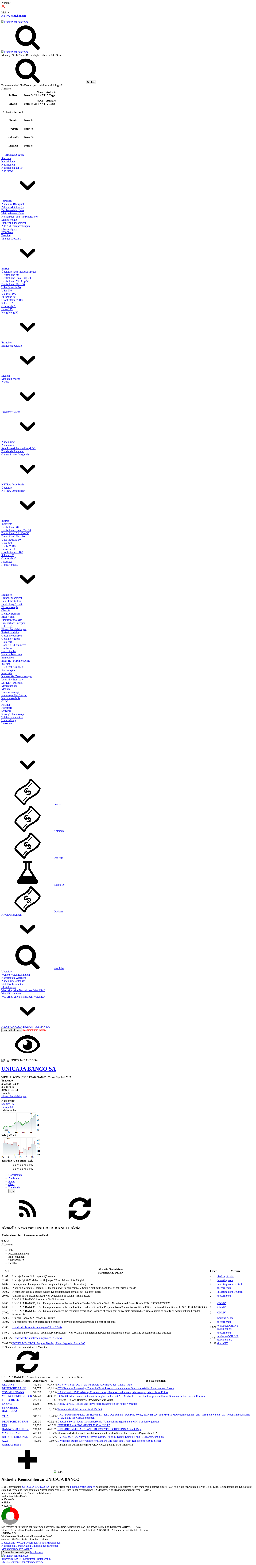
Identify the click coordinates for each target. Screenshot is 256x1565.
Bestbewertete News (12, 210)
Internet (5, 663)
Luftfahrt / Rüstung (11, 682)
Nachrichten (8, 161)
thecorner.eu (224, 1287)
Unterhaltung (8, 720)
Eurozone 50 (8, 296)
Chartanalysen (9, 229)
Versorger (6, 723)
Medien (5, 375)
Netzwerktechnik (10, 698)
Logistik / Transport (12, 679)
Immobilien (7, 657)
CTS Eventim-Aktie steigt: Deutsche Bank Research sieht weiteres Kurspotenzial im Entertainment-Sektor (115, 1388)
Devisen (58, 911)
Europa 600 (7, 1107)
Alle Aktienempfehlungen (15, 225)
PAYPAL (7, 1403)
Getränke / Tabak (10, 638)
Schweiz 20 (7, 303)
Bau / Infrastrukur (11, 601)
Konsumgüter (8, 670)
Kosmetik (6, 673)
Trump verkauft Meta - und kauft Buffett (79, 1409)
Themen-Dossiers (11, 238)
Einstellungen (8, 987)
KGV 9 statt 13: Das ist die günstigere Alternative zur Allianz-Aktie (94, 1384)
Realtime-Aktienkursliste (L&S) (18, 448)
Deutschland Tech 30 (13, 284)
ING (4, 1425)
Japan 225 (7, 309)
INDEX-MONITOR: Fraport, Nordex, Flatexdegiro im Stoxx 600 (48, 1343)
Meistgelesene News (12, 213)
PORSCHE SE (10, 1399)
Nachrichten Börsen (12, 1545)
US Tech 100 (8, 293)
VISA (5, 1416)
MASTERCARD (11, 1433)
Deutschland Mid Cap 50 (15, 281)
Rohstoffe (6, 707)
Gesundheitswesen (11, 635)
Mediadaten (36, 1552)
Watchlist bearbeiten (12, 984)
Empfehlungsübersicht (13, 222)
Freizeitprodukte (10, 632)
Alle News (7, 170)
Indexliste (6, 523)
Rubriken (6, 200)
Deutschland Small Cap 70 (16, 277)
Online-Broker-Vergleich (15, 454)
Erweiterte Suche (14, 154)
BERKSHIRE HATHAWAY (10, 1409)
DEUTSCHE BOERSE (15, 1421)
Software (6, 710)
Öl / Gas (6, 701)
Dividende (14, 1187)
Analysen (13, 1178)
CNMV (221, 1303)
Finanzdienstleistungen (13, 629)
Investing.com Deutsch (230, 1284)
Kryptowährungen (11, 914)
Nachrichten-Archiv (21, 1548)
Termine (5, 235)
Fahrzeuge (7, 626)
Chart (11, 1184)
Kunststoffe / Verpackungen (16, 676)
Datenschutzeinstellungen (16, 1552)
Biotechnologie (9, 607)
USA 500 (6, 290)
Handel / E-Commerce (13, 644)
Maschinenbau (9, 685)
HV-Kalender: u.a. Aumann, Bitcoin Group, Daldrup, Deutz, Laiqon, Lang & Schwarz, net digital (111, 1436)
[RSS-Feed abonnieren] (27, 1220)
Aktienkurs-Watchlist (13, 980)
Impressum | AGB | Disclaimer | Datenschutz (26, 1558)
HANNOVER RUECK (15, 1429)
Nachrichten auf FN (12, 167)
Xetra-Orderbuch (28, 1542)
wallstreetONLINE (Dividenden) (227, 1327)
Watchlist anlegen (11, 993)
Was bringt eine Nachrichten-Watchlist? (23, 990)
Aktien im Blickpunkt (13, 204)
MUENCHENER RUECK (17, 1396)
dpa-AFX (222, 1343)
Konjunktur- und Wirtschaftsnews (19, 216)
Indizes (5, 268)
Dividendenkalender (12, 451)
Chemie (5, 610)
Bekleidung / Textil (11, 604)
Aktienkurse (8, 441)
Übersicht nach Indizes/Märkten (18, 271)
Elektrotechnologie (11, 619)
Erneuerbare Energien (13, 622)
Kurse (11, 1181)
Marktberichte (9, 219)
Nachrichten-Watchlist (13, 977)
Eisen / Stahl (8, 616)
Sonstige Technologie (13, 714)
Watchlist (59, 968)
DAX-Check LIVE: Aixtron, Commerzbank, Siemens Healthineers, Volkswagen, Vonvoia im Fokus (112, 1392)
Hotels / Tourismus (11, 654)
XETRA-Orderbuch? (13, 490)
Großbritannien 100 (12, 299)
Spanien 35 (7, 1103)
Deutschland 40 (10, 274)
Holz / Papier (8, 651)
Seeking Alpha (225, 1276)
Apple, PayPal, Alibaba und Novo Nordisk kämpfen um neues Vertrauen (97, 1403)
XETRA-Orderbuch (12, 484)
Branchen (6, 342)
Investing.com (225, 1280)
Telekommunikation (12, 717)
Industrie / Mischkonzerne (15, 660)
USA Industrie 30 (11, 287)
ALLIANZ (8, 1384)
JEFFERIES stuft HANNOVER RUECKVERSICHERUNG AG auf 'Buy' (99, 1429)
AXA (5, 1440)
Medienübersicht (10, 378)
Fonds (57, 804)
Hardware (6, 648)
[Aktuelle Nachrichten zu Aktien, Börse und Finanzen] (14, 21)
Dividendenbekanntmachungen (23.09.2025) (37, 1337)
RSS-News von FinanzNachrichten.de (22, 1561)
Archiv (5, 381)
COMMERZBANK (13, 1392)
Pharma (5, 704)
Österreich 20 (8, 306)
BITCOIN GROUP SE (15, 1436)
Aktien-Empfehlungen (35, 1545)
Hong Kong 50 (9, 312)
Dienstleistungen (10, 613)
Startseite (6, 158)
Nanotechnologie (10, 692)
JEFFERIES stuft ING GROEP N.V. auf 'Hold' (83, 1425)
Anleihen (59, 830)
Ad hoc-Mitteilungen (13, 15)
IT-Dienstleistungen (12, 666)
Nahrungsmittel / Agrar (14, 695)
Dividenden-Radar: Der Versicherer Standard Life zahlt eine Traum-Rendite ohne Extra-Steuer (109, 1440)
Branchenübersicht (11, 345)
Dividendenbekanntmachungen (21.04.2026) (37, 1327)
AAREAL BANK (12, 1444)
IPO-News (7, 232)
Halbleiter (6, 641)
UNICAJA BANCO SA (35, 1486)
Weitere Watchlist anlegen (15, 974)
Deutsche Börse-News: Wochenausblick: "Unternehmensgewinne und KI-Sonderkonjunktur (108, 1421)
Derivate (58, 857)
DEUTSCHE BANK (14, 1388)
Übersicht (6, 487)
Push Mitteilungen (12, 1030)
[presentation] (10, 1191)
